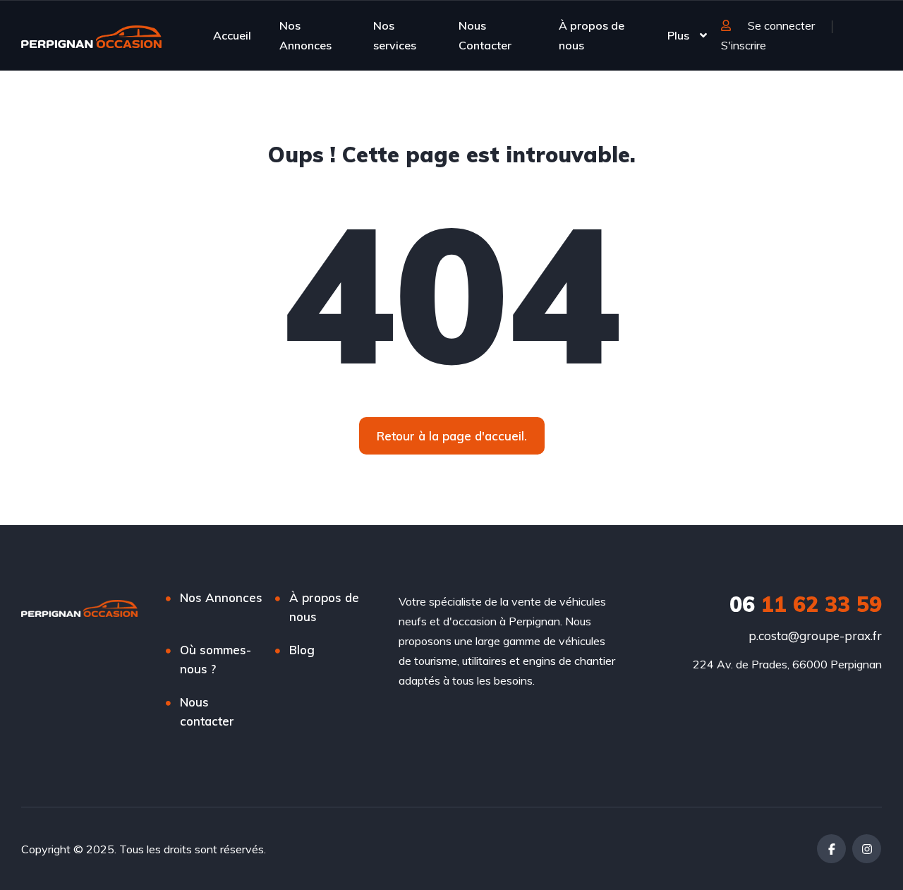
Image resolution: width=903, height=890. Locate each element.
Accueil (232, 35)
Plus (678, 35)
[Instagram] (866, 848)
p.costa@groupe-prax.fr (815, 635)
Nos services (394, 35)
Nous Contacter (485, 35)
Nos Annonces (305, 35)
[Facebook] (831, 848)
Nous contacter (207, 711)
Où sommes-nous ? (215, 659)
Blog (302, 649)
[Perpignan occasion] (91, 35)
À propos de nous (591, 35)
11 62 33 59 (805, 604)
